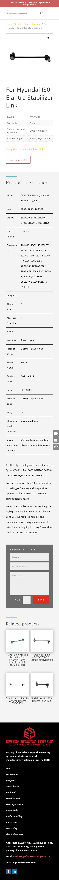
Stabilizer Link (22, 24)
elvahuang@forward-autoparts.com (32, 856)
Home (9, 24)
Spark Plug (11, 828)
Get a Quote (18, 160)
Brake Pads (12, 810)
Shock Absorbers (14, 834)
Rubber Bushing (14, 816)
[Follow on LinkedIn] (14, 871)
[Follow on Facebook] (8, 871)
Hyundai (36, 24)
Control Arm (12, 786)
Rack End (10, 792)
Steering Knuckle (14, 804)
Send (41, 600)
